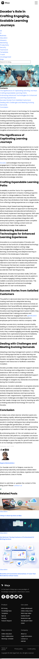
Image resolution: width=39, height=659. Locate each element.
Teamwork (4, 50)
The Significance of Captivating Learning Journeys (18, 91)
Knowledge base (6, 611)
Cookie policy (31, 649)
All (1, 31)
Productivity (4, 45)
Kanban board (25, 616)
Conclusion (4, 107)
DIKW (23, 623)
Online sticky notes (27, 611)
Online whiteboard (26, 608)
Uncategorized (5, 57)
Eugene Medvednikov (7, 463)
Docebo (3, 163)
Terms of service (4, 648)
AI (0, 33)
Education (3, 38)
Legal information (26, 636)
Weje (2, 59)
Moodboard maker (26, 621)
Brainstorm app (26, 618)
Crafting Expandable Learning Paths (13, 93)
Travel (2, 54)
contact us (18, 485)
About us (24, 634)
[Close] (1, 658)
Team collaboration (7, 636)
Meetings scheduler (7, 639)
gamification (32, 316)
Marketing (4, 43)
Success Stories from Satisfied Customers (15, 100)
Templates (4, 52)
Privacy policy (18, 649)
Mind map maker (26, 613)
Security (3, 47)
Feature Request (6, 621)
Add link (23, 641)
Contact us (24, 639)
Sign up (3, 616)
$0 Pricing (4, 608)
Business (3, 35)
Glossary (3, 40)
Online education (6, 634)
